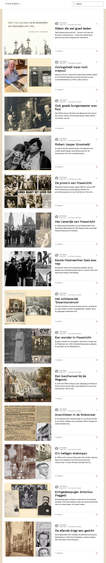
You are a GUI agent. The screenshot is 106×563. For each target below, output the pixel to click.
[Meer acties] (97, 23)
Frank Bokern (12, 3)
